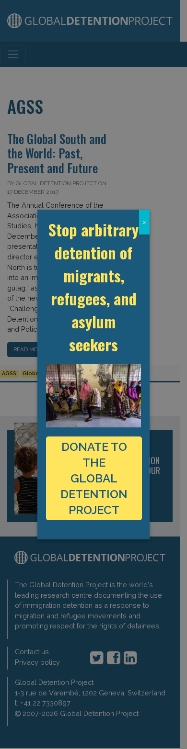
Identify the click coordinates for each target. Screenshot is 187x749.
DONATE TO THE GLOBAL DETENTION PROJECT (94, 478)
